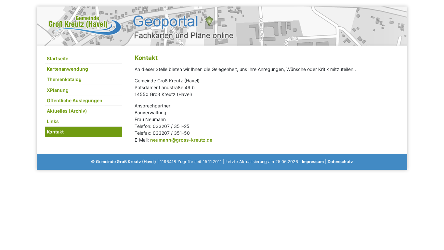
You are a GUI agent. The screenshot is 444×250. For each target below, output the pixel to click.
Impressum (313, 161)
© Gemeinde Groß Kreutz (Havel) (123, 161)
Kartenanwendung (67, 69)
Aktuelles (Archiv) (67, 111)
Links (53, 121)
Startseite (57, 58)
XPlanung (58, 90)
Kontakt (55, 131)
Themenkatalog (64, 79)
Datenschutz (340, 161)
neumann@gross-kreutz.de (181, 140)
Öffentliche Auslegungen (74, 100)
